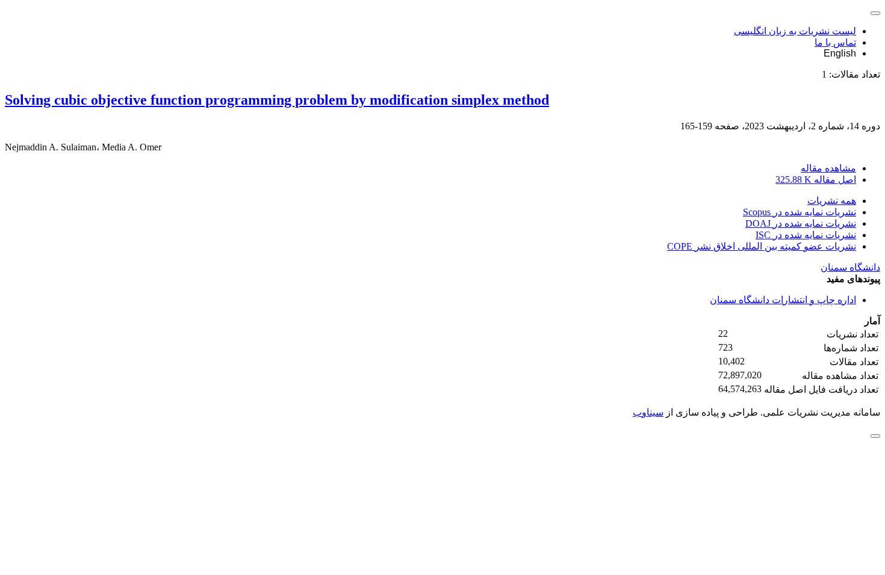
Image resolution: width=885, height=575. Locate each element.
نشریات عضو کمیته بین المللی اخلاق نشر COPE (761, 246)
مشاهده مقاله (828, 168)
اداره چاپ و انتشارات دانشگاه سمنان (783, 300)
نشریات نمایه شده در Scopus (799, 212)
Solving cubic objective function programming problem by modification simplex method (277, 100)
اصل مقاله (815, 179)
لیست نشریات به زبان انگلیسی (795, 31)
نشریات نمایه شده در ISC (806, 235)
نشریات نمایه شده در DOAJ (800, 223)
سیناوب (648, 412)
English (840, 53)
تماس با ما (835, 42)
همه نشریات (831, 200)
